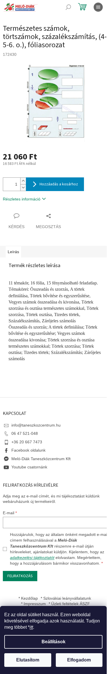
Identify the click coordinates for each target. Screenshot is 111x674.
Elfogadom (79, 659)
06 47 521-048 (24, 433)
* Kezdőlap (28, 598)
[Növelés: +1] (23, 181)
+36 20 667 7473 (26, 442)
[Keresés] (68, 7)
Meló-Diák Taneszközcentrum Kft (41, 458)
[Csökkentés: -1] (23, 187)
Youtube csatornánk (29, 467)
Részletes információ (21, 199)
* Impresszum (33, 603)
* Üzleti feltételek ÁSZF (69, 603)
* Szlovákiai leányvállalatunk (66, 598)
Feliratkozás (20, 576)
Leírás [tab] (13, 251)
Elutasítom (27, 659)
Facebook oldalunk (28, 450)
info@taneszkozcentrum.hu (36, 425)
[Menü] (98, 7)
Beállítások (53, 641)
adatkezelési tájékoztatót (32, 557)
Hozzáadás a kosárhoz (59, 184)
